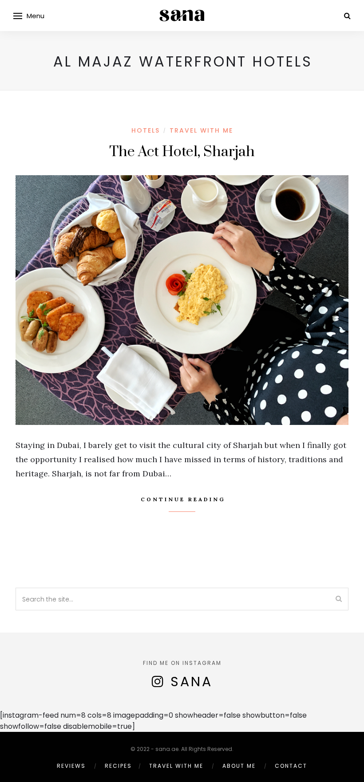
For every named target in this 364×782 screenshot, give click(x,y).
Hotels (145, 130)
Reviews (71, 766)
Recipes (118, 766)
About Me (239, 766)
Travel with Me (201, 130)
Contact (291, 766)
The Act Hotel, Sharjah (182, 152)
